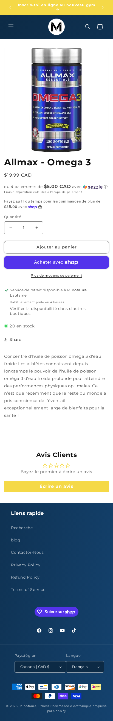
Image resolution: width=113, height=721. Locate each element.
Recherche (22, 527)
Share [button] (15, 339)
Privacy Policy (25, 564)
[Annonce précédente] (10, 7)
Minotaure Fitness (34, 706)
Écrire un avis (56, 486)
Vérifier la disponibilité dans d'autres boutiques (48, 311)
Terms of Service (28, 589)
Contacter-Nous (27, 552)
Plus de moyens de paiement (56, 275)
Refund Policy (25, 577)
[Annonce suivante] (103, 7)
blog (15, 540)
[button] (11, 27)
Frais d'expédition (18, 192)
